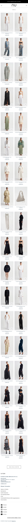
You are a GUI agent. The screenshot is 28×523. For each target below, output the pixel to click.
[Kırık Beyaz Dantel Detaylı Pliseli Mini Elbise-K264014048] (21, 121)
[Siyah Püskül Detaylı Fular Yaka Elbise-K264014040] (7, 96)
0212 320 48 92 (3, 478)
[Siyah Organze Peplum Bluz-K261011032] (7, 395)
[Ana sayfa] (14, 5)
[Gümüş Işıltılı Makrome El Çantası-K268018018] (21, 196)
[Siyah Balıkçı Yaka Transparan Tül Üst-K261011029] (21, 370)
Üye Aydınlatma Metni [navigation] (5, 494)
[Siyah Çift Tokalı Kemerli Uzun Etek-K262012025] (7, 246)
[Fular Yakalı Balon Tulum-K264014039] (7, 72)
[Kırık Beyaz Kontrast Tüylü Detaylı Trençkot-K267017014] (21, 171)
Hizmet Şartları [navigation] (4, 499)
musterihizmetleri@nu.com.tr (6, 481)
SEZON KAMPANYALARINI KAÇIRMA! (14, 1)
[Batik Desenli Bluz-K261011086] (7, 47)
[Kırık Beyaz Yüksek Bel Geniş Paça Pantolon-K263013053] (7, 22)
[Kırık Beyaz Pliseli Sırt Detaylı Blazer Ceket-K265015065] (7, 171)
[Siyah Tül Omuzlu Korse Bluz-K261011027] (7, 370)
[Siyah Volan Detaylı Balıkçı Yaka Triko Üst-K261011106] (21, 221)
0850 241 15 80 (3, 480)
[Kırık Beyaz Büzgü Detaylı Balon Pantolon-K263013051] (21, 96)
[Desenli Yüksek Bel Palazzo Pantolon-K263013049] (21, 47)
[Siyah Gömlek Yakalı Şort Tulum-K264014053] (7, 270)
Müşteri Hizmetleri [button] (5, 486)
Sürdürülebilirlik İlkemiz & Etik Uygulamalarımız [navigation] (10, 498)
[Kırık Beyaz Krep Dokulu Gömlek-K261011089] (21, 295)
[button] (1, 5)
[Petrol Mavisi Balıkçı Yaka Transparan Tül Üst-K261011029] (21, 345)
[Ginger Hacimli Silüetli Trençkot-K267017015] (7, 196)
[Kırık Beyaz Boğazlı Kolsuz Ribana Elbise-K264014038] (21, 22)
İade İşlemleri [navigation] (3, 491)
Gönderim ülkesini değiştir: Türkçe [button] (14, 517)
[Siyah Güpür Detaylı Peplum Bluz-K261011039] (21, 444)
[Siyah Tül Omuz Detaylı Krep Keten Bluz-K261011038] (21, 420)
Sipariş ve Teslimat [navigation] (4, 489)
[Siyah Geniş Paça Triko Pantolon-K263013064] (21, 246)
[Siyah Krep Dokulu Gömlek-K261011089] (7, 295)
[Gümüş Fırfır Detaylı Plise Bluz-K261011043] (7, 444)
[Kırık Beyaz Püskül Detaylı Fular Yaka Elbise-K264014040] (21, 72)
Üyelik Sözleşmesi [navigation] (4, 492)
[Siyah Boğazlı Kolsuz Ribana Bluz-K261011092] (21, 320)
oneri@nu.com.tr (3, 483)
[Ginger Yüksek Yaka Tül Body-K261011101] (7, 345)
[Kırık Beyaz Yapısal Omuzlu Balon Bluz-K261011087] (21, 270)
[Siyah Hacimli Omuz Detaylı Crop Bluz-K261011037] (21, 395)
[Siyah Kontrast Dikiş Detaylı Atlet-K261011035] (7, 420)
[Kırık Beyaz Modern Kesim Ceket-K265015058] (7, 146)
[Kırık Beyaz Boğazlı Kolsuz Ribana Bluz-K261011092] (7, 320)
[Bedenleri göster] (12, 30)
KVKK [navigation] (2, 496)
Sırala (14, 9)
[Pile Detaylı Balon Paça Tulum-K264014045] (7, 121)
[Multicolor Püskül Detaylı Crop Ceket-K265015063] (21, 146)
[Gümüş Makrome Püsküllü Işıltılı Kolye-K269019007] (7, 221)
